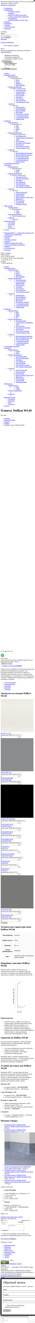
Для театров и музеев (22, 102)
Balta (17, 126)
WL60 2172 (4, 848)
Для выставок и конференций (21, 92)
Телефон (20, 1222)
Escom (18, 82)
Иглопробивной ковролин (24, 153)
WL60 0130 (4, 863)
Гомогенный (20, 195)
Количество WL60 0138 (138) (10, 919)
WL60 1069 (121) (6, 772)
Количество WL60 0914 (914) (10, 835)
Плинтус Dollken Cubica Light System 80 (17, 1126)
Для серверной (20, 182)
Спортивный (20, 202)
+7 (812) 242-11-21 (10, 65)
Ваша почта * (26, 1220)
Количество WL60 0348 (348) (10, 781)
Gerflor (18, 170)
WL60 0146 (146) (6, 909)
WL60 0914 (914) (6, 833)
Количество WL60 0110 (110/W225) (12, 820)
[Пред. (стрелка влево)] (1, 1318)
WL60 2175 (4, 870)
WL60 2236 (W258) (7, 856)
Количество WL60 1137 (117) (10, 735)
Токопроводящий (21, 204)
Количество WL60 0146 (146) (10, 911)
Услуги (6, 1257)
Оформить (10, 42)
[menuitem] (8, 8)
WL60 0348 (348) (6, 780)
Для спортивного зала (23, 148)
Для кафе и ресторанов (23, 143)
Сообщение (4, 1230)
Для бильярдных (21, 90)
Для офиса (19, 97)
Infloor (18, 129)
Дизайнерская (20, 107)
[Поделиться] (3, 1316)
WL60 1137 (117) (6, 733)
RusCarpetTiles (20, 85)
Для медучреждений (22, 178)
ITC (17, 131)
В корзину (4, 42)
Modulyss (18, 83)
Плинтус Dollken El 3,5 (12, 1131)
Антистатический (21, 192)
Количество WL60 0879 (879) (10, 843)
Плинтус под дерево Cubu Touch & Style (17, 1182)
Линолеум (7, 1249)
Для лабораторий (21, 177)
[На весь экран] (5, 1316)
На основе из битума (22, 114)
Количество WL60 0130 (8, 865)
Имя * (3, 1220)
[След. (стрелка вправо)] (3, 1318)
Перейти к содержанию (8, 5)
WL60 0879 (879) (6, 841)
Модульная (19, 112)
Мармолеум (19, 199)
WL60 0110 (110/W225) (8, 819)
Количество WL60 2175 (8, 872)
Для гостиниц (20, 95)
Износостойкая (20, 110)
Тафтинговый (20, 161)
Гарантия (7, 687)
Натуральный (20, 201)
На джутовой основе (22, 156)
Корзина (4, 39)
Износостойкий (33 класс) (24, 155)
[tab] (19, 682)
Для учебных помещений (24, 187)
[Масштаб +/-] (7, 1316)
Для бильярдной (21, 136)
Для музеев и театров (22, 146)
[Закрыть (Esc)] (1, 1316)
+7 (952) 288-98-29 (10, 70)
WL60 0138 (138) (6, 917)
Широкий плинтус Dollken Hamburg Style (17, 1177)
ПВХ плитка (8, 1250)
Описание (7, 686)
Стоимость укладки (12, 666)
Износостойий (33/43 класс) (24, 197)
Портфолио (8, 1254)
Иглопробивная (21, 109)
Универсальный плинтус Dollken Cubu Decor (18, 1172)
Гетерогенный (20, 194)
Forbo (17, 127)
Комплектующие (9, 1252)
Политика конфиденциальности (11, 1275)
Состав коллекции (10, 682)
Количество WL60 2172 (8, 850)
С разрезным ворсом (22, 117)
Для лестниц (20, 99)
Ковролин (7, 1247)
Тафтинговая (20, 119)
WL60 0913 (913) (6, 826)
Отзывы (7, 1255)
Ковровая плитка (9, 1245)
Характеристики (9, 684)
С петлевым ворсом (22, 116)
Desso (17, 80)
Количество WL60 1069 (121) (10, 774)
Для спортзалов (21, 100)
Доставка (7, 689)
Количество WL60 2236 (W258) (11, 857)
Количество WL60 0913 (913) (10, 828)
